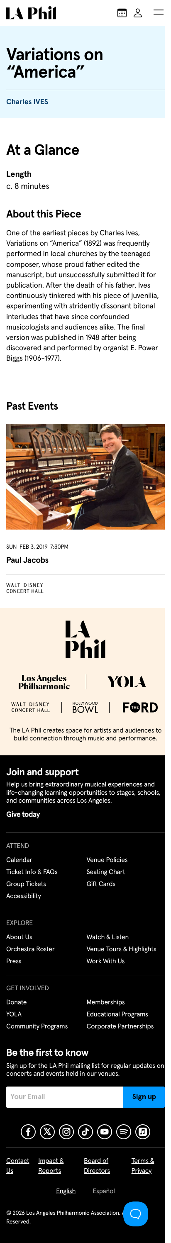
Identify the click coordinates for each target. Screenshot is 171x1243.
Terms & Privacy (143, 1166)
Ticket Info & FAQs (31, 872)
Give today (23, 814)
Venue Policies (107, 860)
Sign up (144, 1097)
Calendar (19, 860)
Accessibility (23, 896)
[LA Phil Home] (31, 13)
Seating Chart (106, 872)
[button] (158, 13)
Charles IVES (27, 102)
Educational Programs (117, 1014)
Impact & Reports (51, 1166)
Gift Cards (101, 884)
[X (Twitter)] (47, 1131)
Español (104, 1191)
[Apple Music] (142, 1131)
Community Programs (37, 1026)
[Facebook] (28, 1131)
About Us (19, 937)
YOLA (14, 1014)
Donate (16, 1002)
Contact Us (17, 1166)
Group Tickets (26, 884)
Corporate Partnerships (120, 1026)
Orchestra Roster (30, 949)
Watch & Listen (108, 937)
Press (13, 961)
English (66, 1191)
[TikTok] (85, 1131)
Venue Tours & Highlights (121, 949)
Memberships (106, 1002)
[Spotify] (123, 1131)
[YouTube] (104, 1131)
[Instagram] (66, 1131)
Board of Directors (97, 1166)
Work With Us (106, 961)
